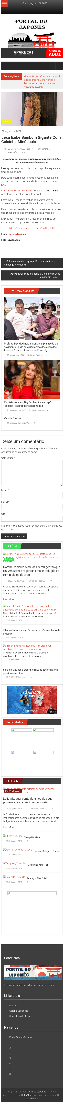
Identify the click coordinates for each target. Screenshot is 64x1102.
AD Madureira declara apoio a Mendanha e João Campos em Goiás (35, 275)
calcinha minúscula (12, 152)
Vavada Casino (12, 418)
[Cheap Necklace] (12, 836)
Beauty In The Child (37, 878)
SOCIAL (6, 121)
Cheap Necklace (32, 837)
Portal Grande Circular (20, 1037)
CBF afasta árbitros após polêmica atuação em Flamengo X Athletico (29, 263)
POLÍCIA (8, 559)
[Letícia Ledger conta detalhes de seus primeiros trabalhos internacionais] (32, 790)
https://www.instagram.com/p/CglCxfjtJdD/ (32, 228)
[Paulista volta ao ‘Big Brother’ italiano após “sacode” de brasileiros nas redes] (32, 379)
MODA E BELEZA (13, 791)
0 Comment (42, 149)
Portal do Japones (35, 355)
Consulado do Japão (20, 1016)
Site (3, 514)
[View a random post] (59, 65)
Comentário (8, 458)
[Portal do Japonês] (5, 66)
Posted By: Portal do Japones (17, 149)
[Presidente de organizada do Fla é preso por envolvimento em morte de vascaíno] (31, 647)
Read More (9, 599)
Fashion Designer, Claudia (47, 851)
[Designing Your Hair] (14, 863)
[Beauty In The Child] (14, 877)
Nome (5, 490)
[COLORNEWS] (33, 972)
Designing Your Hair (38, 864)
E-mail (5, 502)
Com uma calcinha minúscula (16, 190)
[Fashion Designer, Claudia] (17, 849)
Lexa (23, 152)
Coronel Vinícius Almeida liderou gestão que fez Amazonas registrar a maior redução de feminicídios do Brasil (31, 570)
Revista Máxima (17, 234)
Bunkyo (13, 1005)
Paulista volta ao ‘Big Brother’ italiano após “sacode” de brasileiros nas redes (28, 404)
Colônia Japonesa (18, 1010)
